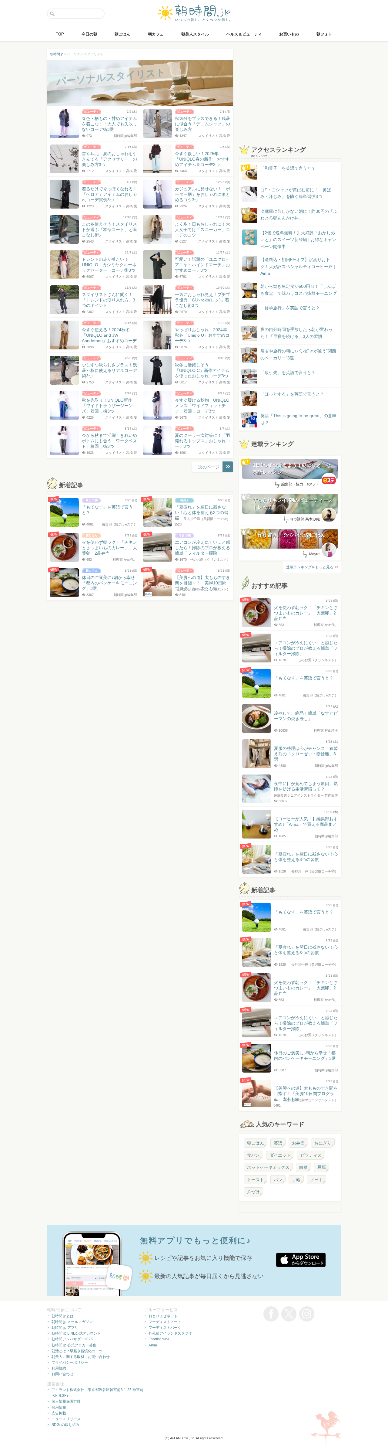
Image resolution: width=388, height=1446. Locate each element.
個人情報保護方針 (66, 1401)
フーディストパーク (165, 1327)
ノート (316, 1179)
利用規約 (59, 1368)
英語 (278, 1143)
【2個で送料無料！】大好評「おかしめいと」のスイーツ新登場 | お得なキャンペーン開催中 (298, 239)
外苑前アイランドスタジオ (170, 1333)
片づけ (253, 1191)
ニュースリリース (66, 1419)
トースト (255, 1179)
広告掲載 (59, 1413)
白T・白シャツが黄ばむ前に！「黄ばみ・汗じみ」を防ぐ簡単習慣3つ (295, 193)
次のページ (208, 466)
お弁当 (298, 1143)
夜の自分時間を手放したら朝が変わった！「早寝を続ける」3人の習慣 (296, 333)
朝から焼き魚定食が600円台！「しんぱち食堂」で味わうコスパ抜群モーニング (298, 289)
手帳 (296, 1179)
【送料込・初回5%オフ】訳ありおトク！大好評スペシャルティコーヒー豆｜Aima (298, 266)
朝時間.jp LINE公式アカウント (76, 1333)
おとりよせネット (163, 1316)
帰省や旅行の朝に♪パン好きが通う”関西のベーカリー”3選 (298, 354)
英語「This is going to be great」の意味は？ (298, 419)
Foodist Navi (159, 1339)
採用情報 (59, 1407)
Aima (153, 1345)
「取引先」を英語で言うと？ (288, 372)
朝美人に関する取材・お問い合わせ (81, 1357)
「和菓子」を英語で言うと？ (288, 168)
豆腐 (321, 1167)
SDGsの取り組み (65, 1425)
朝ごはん (255, 1143)
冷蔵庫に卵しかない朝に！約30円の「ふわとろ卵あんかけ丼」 (298, 214)
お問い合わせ (62, 1374)
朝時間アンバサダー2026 (72, 1339)
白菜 (303, 1167)
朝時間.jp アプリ (65, 1327)
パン (278, 1179)
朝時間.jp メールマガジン (72, 1322)
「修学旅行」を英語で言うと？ (290, 307)
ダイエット (280, 1155)
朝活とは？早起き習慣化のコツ (77, 1351)
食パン (253, 1155)
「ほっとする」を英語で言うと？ (292, 394)
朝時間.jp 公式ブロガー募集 (74, 1345)
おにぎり (322, 1143)
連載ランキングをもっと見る (309, 567)
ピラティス (311, 1155)
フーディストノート (165, 1322)
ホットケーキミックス (268, 1167)
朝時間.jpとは (63, 1316)
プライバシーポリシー (70, 1362)
